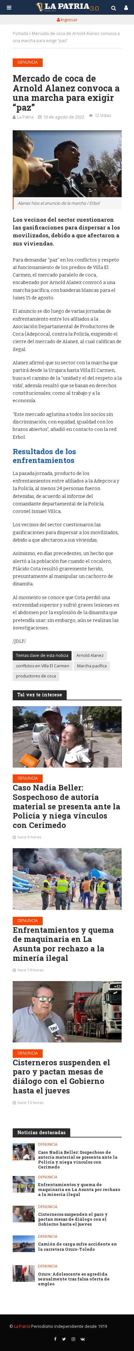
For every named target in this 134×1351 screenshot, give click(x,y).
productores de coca (36, 676)
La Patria (25, 117)
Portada (20, 33)
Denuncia (28, 62)
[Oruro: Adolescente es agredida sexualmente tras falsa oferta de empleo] (24, 1273)
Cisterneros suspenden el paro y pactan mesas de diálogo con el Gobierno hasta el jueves (61, 1076)
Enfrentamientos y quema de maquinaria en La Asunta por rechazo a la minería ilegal (63, 944)
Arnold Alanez (90, 655)
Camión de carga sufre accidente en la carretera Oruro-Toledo (77, 1246)
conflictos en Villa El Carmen (42, 666)
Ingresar (68, 20)
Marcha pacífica (92, 666)
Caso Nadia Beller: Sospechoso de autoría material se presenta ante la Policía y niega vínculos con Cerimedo (66, 806)
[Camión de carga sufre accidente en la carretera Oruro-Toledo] (24, 1243)
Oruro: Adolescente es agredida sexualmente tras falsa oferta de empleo (74, 1279)
